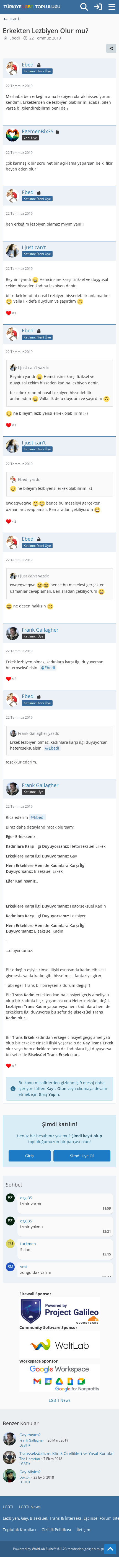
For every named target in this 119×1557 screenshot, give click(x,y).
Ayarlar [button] (104, 1199)
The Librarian (29, 1458)
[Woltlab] (59, 1344)
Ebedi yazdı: (29, 479)
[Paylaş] (111, 48)
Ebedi (14, 38)
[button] (10, 1197)
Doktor (24, 1477)
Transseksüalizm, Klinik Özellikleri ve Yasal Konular (66, 1453)
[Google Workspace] (59, 1377)
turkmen (28, 1243)
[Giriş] (98, 7)
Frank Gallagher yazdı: (38, 733)
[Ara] (84, 7)
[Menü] (111, 7)
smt (23, 1266)
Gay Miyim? (29, 1471)
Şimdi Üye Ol (82, 1155)
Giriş (29, 1155)
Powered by (40, 1548)
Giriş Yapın (49, 1094)
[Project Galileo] (59, 1310)
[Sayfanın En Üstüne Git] (110, 1549)
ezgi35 (26, 1197)
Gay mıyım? (29, 1434)
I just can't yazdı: (33, 367)
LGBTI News (60, 1400)
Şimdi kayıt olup (86, 1135)
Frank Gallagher (31, 1440)
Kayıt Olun (56, 1088)
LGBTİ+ (24, 1445)
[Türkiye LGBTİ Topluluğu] (32, 7)
